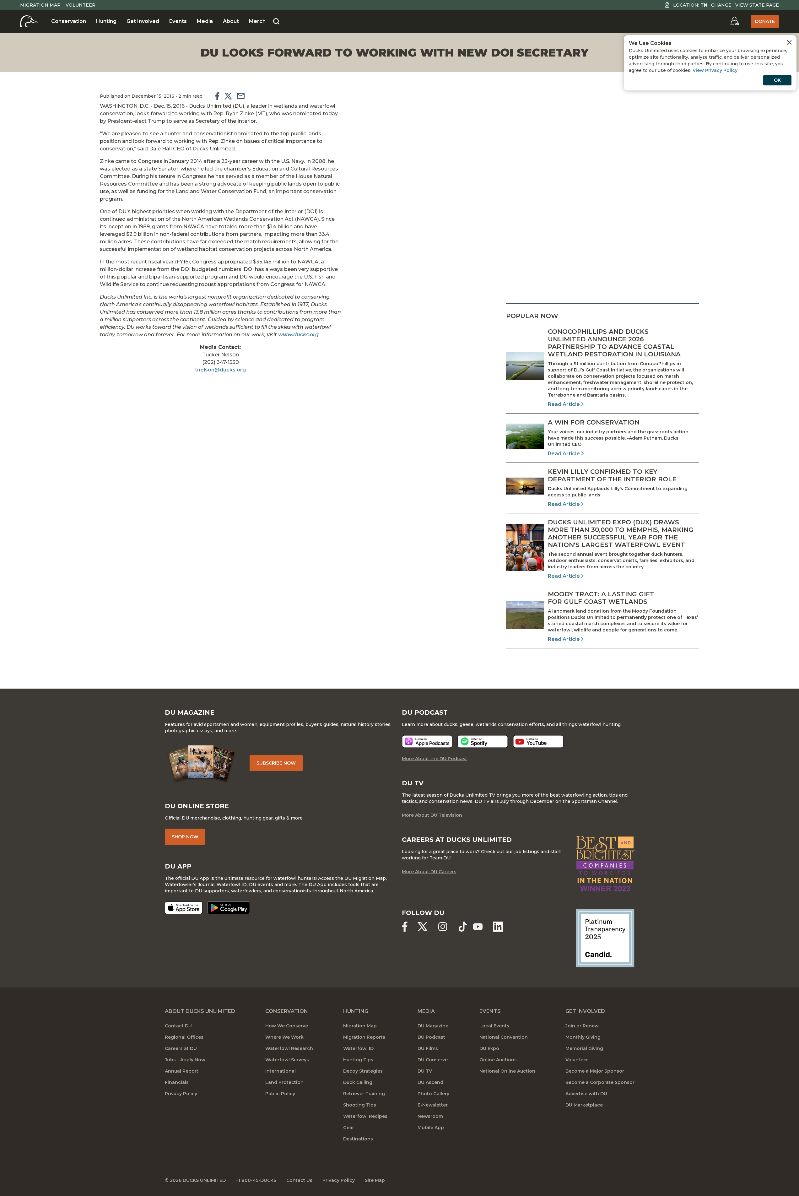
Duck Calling (357, 1082)
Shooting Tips (359, 1105)
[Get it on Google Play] (229, 907)
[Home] (29, 21)
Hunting (106, 21)
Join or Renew (582, 1026)
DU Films (428, 1048)
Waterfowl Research (289, 1048)
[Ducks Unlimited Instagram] (443, 927)
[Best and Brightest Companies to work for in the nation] (605, 863)
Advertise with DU (586, 1093)
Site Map (375, 1180)
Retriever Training (364, 1093)
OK (777, 80)
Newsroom (430, 1116)
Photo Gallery (433, 1093)
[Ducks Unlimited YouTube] (478, 927)
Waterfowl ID (358, 1048)
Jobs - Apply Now (185, 1060)
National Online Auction (507, 1071)
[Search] (276, 21)
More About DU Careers (429, 871)
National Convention (503, 1037)
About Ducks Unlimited (200, 1011)
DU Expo (489, 1048)
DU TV (425, 1071)
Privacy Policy (181, 1093)
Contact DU (178, 1026)
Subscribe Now (276, 763)
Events (178, 21)
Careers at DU (181, 1048)
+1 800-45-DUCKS (256, 1180)
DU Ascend (430, 1082)
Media (205, 21)
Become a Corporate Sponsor (599, 1082)
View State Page (757, 5)
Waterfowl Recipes (365, 1116)
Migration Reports (364, 1037)
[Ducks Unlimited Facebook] (405, 927)
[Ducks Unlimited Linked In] (498, 927)
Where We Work (284, 1037)
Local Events (494, 1026)
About (231, 21)
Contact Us (299, 1180)
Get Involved (143, 21)
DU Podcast (431, 1037)
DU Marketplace (584, 1105)
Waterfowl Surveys (287, 1060)
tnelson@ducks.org (220, 370)
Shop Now (185, 837)
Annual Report (181, 1071)
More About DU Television (432, 815)
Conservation (68, 21)
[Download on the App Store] (183, 907)
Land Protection (284, 1082)
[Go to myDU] (734, 21)
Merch (257, 21)
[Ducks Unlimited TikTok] (463, 927)
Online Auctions (498, 1060)
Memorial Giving (584, 1048)
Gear (348, 1127)
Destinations (358, 1139)
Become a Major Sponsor (594, 1071)
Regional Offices (184, 1037)
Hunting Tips (358, 1060)
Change (721, 5)
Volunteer (80, 5)
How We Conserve (286, 1026)
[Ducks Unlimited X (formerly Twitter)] (423, 927)
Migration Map (40, 5)
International (280, 1071)
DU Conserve (433, 1060)
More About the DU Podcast (434, 758)
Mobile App (431, 1127)
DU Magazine (433, 1026)
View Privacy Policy (715, 70)
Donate (765, 21)
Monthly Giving (583, 1037)
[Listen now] (427, 741)
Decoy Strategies (363, 1071)
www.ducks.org (298, 335)
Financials (177, 1082)
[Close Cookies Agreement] (789, 42)
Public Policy (280, 1093)
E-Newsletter (433, 1105)
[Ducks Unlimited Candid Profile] (605, 938)
